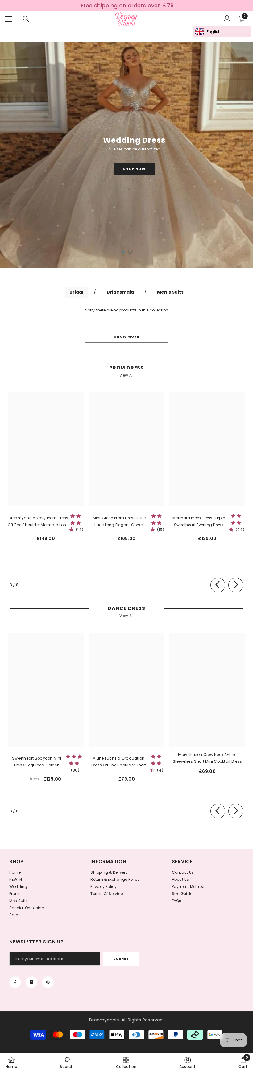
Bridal (76, 292)
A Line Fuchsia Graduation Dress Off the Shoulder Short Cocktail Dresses (118, 762)
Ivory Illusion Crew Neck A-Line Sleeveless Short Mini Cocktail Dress (207, 758)
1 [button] (123, 252)
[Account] (227, 18)
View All (126, 375)
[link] (66, 1062)
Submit (121, 958)
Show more (126, 336)
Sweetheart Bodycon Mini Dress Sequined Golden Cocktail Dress (36, 762)
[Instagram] (31, 982)
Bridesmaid (120, 292)
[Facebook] (15, 982)
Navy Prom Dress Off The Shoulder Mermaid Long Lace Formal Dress (38, 521)
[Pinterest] (48, 982)
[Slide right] (235, 585)
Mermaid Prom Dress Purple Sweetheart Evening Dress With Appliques (198, 521)
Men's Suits (170, 292)
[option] (126, 155)
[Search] (26, 19)
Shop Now (134, 168)
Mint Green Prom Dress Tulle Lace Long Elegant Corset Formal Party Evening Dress (119, 521)
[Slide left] (217, 585)
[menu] (8, 19)
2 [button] (130, 252)
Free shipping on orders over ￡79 (127, 5)
